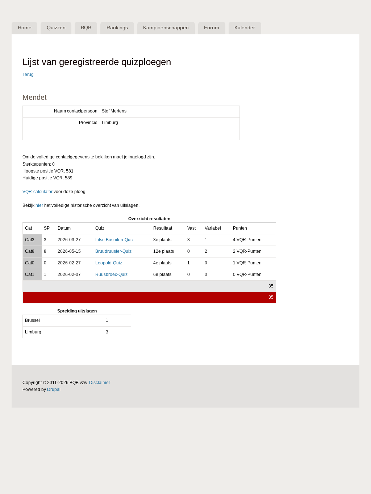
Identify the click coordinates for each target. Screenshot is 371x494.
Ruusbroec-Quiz (111, 274)
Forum (211, 27)
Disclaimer (99, 382)
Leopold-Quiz (108, 262)
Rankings (117, 27)
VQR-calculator (37, 191)
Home (25, 27)
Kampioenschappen (166, 27)
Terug (28, 74)
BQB (86, 27)
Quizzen (56, 27)
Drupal (54, 389)
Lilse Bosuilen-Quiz (114, 239)
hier (39, 205)
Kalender (244, 27)
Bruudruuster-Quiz (113, 251)
